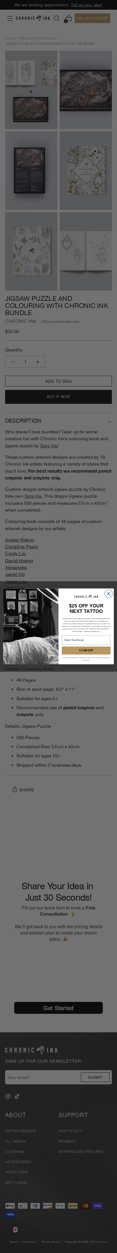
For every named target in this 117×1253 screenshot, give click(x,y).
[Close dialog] (109, 594)
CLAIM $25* (86, 650)
